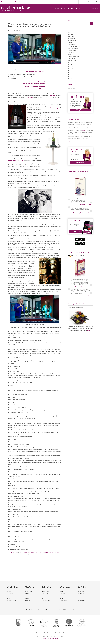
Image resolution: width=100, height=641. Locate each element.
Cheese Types (71, 42)
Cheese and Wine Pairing (30, 595)
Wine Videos (49, 554)
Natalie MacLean (24, 30)
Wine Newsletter (10, 595)
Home (57, 8)
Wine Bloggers (71, 64)
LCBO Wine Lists (45, 595)
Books (70, 8)
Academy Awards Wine (24, 552)
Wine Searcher (10, 593)
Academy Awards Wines (36, 552)
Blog (85, 8)
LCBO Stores (45, 596)
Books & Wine (71, 38)
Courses (93, 8)
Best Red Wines (81, 591)
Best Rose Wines (81, 595)
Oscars (37, 554)
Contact (74, 1)
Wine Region (71, 72)
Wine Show (62, 593)
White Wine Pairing (29, 598)
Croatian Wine (71, 44)
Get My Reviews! (80, 110)
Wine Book (62, 595)
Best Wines (45, 552)
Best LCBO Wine (45, 591)
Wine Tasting (71, 74)
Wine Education (63, 598)
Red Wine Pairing (28, 596)
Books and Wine (72, 40)
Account (82, 1)
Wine (63, 8)
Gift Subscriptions (72, 50)
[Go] (91, 23)
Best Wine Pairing (28, 591)
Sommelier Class (63, 600)
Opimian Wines (71, 52)
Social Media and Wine (73, 56)
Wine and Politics (72, 60)
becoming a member (73, 140)
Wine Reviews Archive (11, 600)
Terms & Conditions (46, 638)
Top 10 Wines (71, 58)
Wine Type (70, 76)
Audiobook (70, 34)
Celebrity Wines (52, 552)
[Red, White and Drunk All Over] (80, 187)
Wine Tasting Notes (11, 596)
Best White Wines (81, 593)
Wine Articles (71, 62)
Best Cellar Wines (81, 600)
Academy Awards (14, 552)
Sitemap (73, 609)
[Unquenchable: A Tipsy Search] (80, 268)
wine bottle (51, 95)
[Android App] (80, 243)
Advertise (66, 609)
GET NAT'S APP (75, 231)
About (68, 1)
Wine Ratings (9, 591)
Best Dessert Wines (82, 598)
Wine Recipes (71, 70)
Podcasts (70, 54)
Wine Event (62, 591)
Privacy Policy (55, 638)
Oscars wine (42, 554)
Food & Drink (45, 598)
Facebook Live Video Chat (74, 46)
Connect (46, 609)
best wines (30, 97)
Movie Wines (15, 554)
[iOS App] (80, 239)
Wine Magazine (63, 596)
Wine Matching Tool (29, 593)
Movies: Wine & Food (23, 554)
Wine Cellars (71, 66)
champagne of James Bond (16, 160)
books (83, 130)
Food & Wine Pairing (73, 48)
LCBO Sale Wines (46, 600)
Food (78, 8)
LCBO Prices (45, 593)
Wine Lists (9, 598)
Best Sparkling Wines (82, 596)
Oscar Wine (31, 554)
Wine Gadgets (71, 68)
